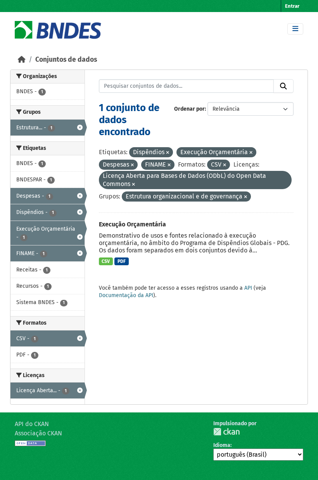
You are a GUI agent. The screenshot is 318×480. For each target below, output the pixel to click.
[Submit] (283, 86)
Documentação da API (126, 295)
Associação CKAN (38, 433)
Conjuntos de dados (66, 60)
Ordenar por (189, 109)
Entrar (292, 6)
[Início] (22, 60)
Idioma (221, 445)
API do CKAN (32, 424)
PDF (122, 261)
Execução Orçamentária (132, 224)
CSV (106, 261)
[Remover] (167, 152)
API (248, 288)
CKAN (226, 432)
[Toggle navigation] (295, 29)
